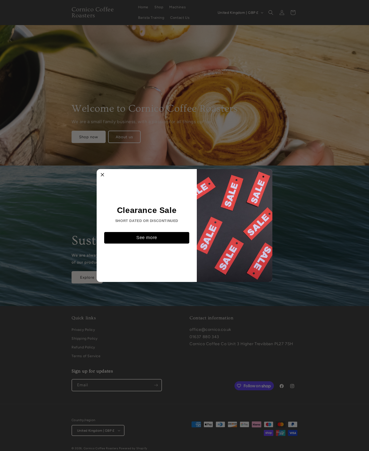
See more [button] (146, 237)
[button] (102, 175)
